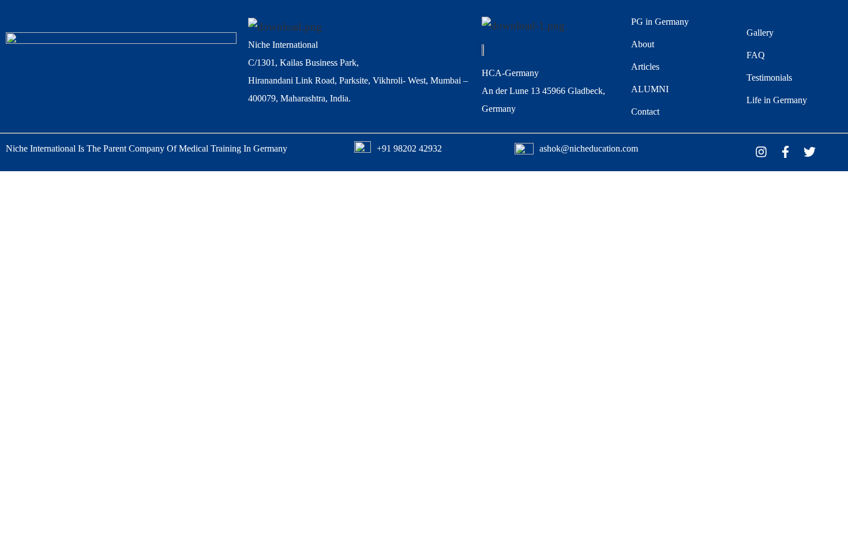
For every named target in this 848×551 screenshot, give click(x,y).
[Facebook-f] (785, 151)
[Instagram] (761, 151)
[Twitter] (809, 151)
